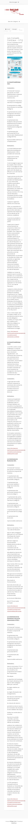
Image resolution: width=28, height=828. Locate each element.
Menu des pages (13, 2)
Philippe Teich (13, 821)
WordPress (14, 823)
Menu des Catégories (13, 21)
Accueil (8, 29)
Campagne (14, 29)
